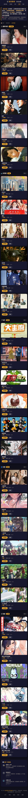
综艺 (15, 4)
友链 (14, 794)
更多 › (25, 26)
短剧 (23, 4)
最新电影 (5, 4)
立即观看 (4, 49)
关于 (5, 794)
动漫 (19, 4)
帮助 (10, 794)
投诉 (18, 794)
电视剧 (11, 4)
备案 (23, 794)
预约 (10, 49)
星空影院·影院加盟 (9, 790)
